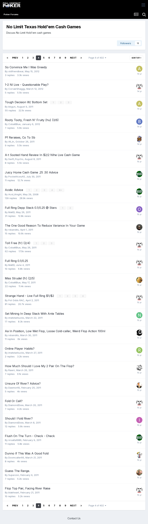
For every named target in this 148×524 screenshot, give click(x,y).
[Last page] (81, 57)
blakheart (13, 492)
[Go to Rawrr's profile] (139, 368)
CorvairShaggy (16, 88)
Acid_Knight (14, 194)
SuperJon (13, 475)
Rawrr (11, 370)
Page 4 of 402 (97, 57)
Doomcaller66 (16, 457)
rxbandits (13, 229)
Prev (15, 57)
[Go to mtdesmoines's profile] (139, 86)
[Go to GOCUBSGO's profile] (139, 385)
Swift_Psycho (15, 159)
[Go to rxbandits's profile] (139, 350)
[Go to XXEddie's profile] (139, 174)
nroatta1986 (14, 440)
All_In (11, 141)
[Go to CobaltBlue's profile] (139, 455)
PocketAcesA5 (16, 176)
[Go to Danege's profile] (139, 472)
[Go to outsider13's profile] (139, 209)
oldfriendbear (15, 71)
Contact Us (74, 518)
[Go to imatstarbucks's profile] (139, 420)
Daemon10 (14, 387)
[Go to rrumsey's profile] (139, 280)
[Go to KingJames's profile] (139, 139)
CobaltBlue (14, 124)
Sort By (136, 58)
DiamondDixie (16, 405)
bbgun (12, 106)
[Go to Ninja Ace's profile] (139, 315)
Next (73, 57)
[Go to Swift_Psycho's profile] (139, 227)
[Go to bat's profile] (139, 122)
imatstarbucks (16, 317)
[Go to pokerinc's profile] (139, 333)
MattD (11, 212)
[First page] (7, 57)
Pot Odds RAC (16, 300)
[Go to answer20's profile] (139, 69)
